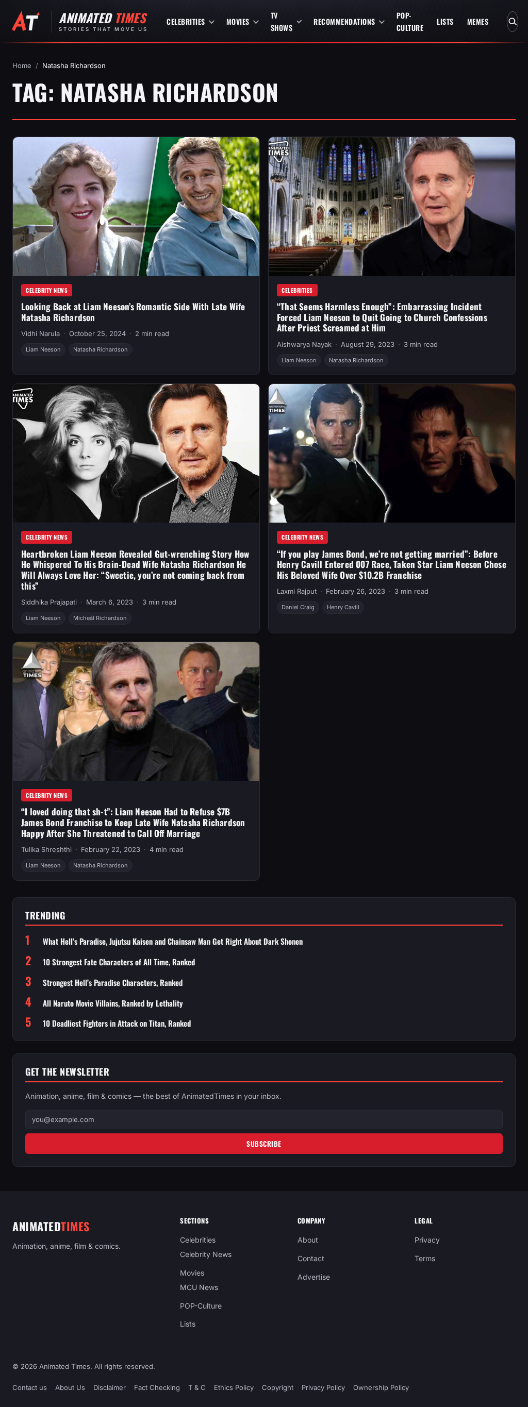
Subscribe (264, 1143)
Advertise (314, 1276)
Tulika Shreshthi (46, 849)
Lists (445, 21)
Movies (238, 21)
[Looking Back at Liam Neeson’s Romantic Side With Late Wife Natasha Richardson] (136, 206)
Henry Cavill (343, 607)
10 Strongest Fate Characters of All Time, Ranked (119, 962)
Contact (311, 1258)
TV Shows (282, 21)
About (308, 1239)
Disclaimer (109, 1387)
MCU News (199, 1286)
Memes (478, 21)
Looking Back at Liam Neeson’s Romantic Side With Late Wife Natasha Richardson (133, 312)
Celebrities (186, 21)
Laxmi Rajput (297, 591)
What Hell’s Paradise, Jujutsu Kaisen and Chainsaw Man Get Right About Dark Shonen (173, 941)
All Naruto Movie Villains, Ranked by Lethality (113, 1003)
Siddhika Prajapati (49, 602)
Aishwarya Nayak (304, 344)
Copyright (277, 1387)
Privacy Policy (323, 1387)
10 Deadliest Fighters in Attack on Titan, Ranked (117, 1023)
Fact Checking (157, 1387)
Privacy (427, 1239)
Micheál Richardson (100, 618)
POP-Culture (410, 21)
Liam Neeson (43, 349)
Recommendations (344, 21)
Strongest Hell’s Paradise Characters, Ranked (113, 982)
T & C (197, 1387)
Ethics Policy (234, 1387)
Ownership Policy (381, 1387)
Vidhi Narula (40, 333)
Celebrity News (47, 290)
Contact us (29, 1387)
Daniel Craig (298, 607)
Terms (425, 1258)
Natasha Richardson (100, 349)
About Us (70, 1387)
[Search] (512, 21)
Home (21, 65)
